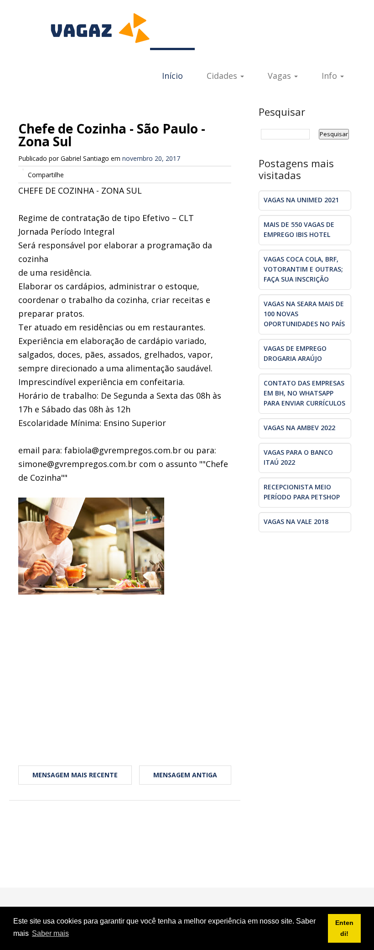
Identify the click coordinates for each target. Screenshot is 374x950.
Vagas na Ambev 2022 (299, 427)
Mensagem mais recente (75, 774)
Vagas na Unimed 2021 (301, 199)
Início (172, 75)
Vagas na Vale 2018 (296, 521)
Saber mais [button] (50, 933)
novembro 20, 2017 (151, 158)
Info (330, 75)
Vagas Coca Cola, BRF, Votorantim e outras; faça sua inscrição (303, 269)
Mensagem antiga (185, 774)
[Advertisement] (124, 667)
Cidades (223, 75)
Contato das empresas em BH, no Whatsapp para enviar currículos (304, 393)
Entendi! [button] (344, 928)
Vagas (280, 75)
